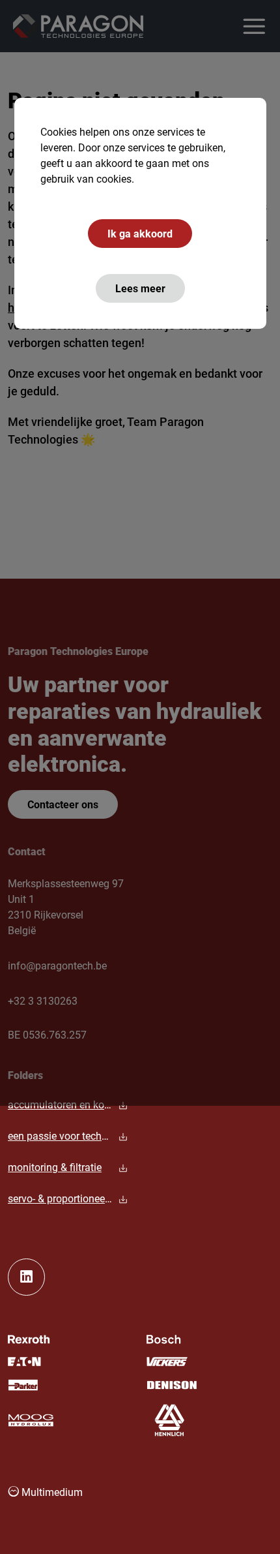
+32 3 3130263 (42, 1000)
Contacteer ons (62, 804)
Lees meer (140, 288)
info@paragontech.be (57, 965)
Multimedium (51, 1492)
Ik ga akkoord (140, 233)
